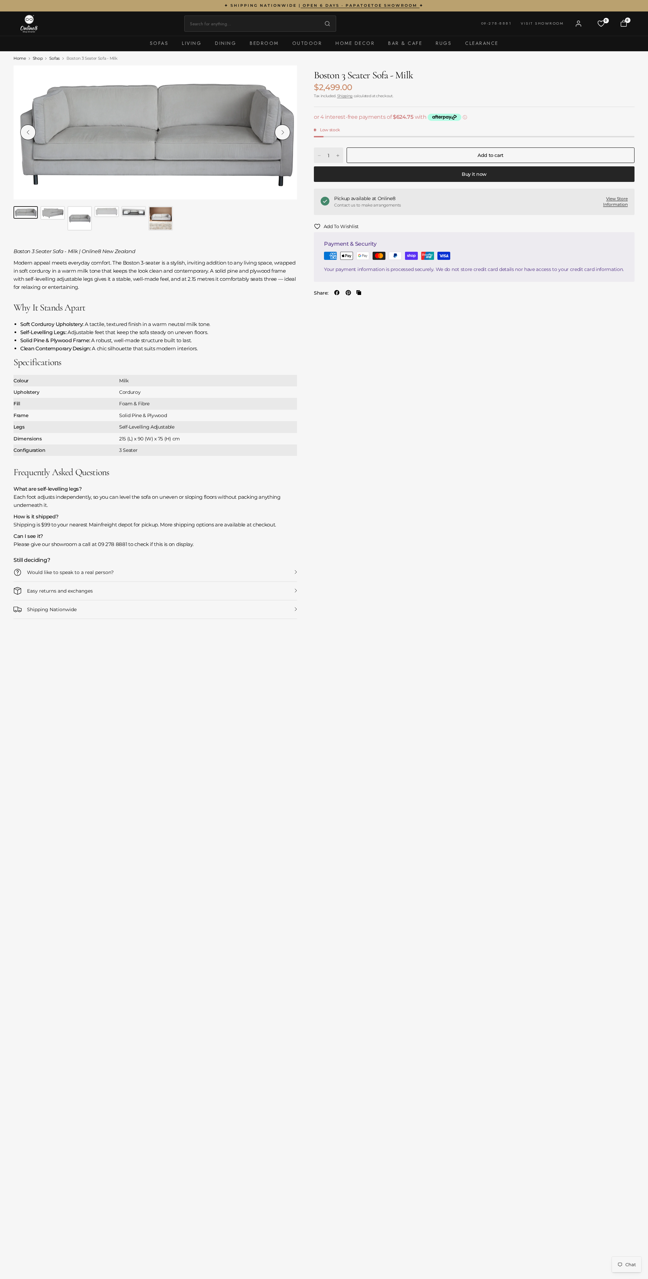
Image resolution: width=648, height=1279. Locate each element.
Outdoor (307, 43)
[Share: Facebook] (336, 292)
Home (20, 58)
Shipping (345, 95)
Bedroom (264, 43)
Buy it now (474, 174)
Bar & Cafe (405, 43)
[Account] (578, 23)
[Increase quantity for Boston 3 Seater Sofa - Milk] (338, 155)
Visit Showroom (542, 23)
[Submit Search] (325, 24)
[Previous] (28, 132)
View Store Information (615, 201)
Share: (321, 292)
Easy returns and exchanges (60, 591)
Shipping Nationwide (52, 609)
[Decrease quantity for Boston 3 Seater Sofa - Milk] (319, 155)
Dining (225, 43)
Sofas (159, 43)
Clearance (481, 43)
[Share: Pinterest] (348, 292)
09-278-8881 (496, 23)
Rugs (444, 43)
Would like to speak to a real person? (70, 572)
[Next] (282, 132)
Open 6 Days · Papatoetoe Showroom (360, 5)
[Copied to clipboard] (358, 292)
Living (191, 43)
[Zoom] (284, 78)
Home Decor (355, 43)
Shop (38, 58)
